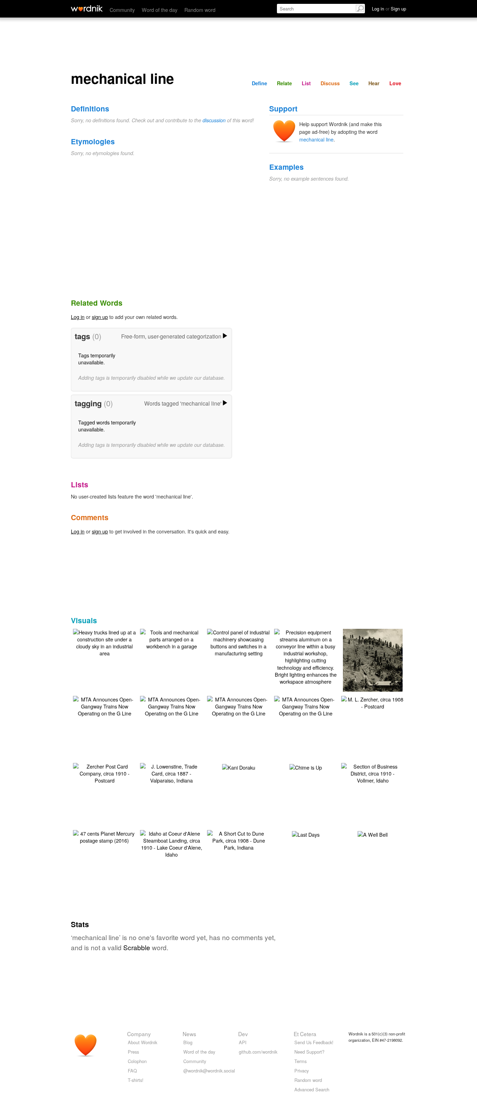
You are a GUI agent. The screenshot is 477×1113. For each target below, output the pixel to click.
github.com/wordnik (258, 1051)
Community (122, 9)
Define (259, 83)
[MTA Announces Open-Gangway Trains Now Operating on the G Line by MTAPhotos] (104, 705)
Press (133, 1051)
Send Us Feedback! (313, 1042)
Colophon (137, 1061)
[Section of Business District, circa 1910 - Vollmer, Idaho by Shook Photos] (372, 772)
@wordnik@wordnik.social (209, 1070)
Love (395, 83)
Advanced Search (311, 1089)
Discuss (330, 83)
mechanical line (316, 139)
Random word (199, 9)
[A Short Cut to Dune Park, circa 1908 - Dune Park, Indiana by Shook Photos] (238, 839)
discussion (214, 120)
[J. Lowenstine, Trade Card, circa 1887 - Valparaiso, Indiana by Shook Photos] (171, 772)
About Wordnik (142, 1042)
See (354, 83)
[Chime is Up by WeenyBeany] (305, 766)
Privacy (301, 1070)
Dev (243, 1034)
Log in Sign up (389, 8)
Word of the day (159, 9)
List (306, 83)
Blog (187, 1042)
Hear (374, 83)
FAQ (132, 1070)
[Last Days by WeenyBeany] (306, 833)
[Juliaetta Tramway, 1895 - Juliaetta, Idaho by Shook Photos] (373, 670)
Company (139, 1034)
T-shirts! (136, 1080)
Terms (300, 1061)
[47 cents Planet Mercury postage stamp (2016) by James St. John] (104, 836)
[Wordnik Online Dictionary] (87, 8)
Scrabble (136, 947)
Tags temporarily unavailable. (96, 358)
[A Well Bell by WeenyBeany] (373, 833)
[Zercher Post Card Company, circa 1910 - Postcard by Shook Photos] (104, 772)
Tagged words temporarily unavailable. (107, 426)
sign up (100, 316)
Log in (78, 316)
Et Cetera (305, 1034)
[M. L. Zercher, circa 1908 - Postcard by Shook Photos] (372, 702)
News (189, 1034)
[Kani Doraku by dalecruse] (238, 766)
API (243, 1042)
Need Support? (309, 1051)
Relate (284, 83)
